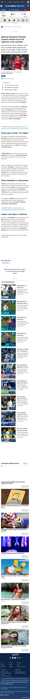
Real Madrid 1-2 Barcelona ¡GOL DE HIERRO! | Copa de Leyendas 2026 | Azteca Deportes (22, 302)
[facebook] (17, 658)
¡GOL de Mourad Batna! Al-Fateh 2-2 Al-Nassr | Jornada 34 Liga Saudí (23, 382)
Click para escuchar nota (9, 78)
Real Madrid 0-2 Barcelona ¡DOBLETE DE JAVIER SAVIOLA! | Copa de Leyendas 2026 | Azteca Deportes (22, 318)
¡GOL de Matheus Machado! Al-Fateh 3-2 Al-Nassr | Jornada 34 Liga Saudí (23, 366)
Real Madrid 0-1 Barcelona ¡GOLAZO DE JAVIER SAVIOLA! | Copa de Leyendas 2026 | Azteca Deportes (22, 334)
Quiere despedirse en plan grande (11, 87)
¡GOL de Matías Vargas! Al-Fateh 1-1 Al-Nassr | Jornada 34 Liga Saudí (23, 414)
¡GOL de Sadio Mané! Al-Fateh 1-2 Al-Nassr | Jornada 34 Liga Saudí (22, 398)
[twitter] (10, 658)
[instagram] (13, 658)
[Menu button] (1, 5)
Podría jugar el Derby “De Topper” (12, 85)
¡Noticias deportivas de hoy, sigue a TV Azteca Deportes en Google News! (15, 271)
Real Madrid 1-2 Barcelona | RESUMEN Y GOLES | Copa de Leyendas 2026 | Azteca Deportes (22, 287)
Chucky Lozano (6, 262)
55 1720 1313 (17, 673)
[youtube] (15, 658)
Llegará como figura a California (11, 89)
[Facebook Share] (2, 76)
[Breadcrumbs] (2, 27)
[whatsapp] (20, 658)
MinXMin (25, 16)
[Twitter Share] (4, 76)
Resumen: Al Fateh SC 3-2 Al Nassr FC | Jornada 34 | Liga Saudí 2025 (23, 350)
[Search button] (28, 5)
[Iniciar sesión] (28, 2)
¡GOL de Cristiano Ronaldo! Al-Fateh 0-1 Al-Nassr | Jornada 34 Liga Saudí (22, 430)
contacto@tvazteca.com (20, 671)
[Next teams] (28, 20)
